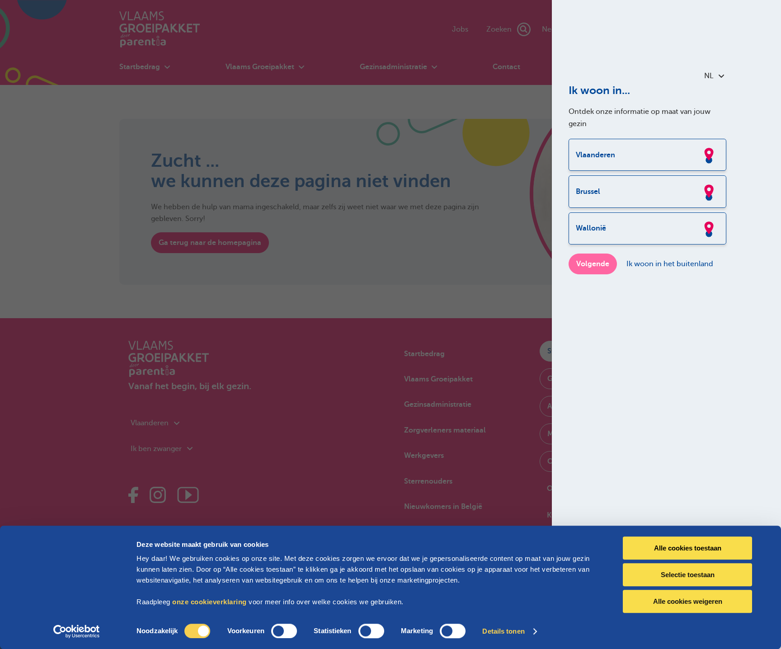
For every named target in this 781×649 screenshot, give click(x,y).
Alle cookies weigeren (687, 601)
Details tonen (503, 631)
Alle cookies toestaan (687, 548)
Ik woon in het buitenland (669, 264)
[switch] (284, 631)
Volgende (592, 264)
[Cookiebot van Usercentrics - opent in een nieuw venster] (76, 631)
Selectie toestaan (688, 574)
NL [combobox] (708, 76)
